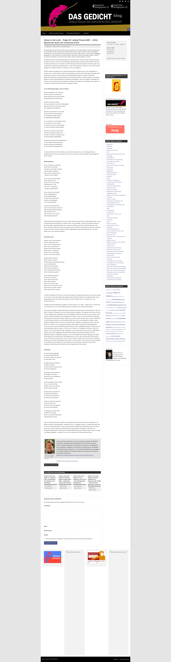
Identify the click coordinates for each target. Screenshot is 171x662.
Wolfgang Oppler (121, 341)
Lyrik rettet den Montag (112, 217)
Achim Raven (108, 289)
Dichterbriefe (110, 167)
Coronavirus (117, 299)
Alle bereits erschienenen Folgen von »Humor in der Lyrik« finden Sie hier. (74, 455)
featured (112, 305)
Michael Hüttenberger (116, 327)
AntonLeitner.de (117, 354)
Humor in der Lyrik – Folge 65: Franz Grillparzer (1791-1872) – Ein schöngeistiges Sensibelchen (79, 479)
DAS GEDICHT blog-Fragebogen (115, 159)
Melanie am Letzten (111, 223)
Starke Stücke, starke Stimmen (114, 247)
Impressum (115, 659)
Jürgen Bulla (113, 315)
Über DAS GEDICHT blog (56, 33)
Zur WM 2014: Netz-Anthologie (114, 279)
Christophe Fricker (121, 296)
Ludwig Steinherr (114, 322)
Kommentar (47, 505)
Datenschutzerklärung (124, 659)
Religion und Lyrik (111, 240)
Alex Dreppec (113, 289)
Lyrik (108, 215)
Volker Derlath (119, 339)
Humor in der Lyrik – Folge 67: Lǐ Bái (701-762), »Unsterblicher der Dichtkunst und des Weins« (50, 479)
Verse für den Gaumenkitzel (113, 257)
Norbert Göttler (108, 329)
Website (46, 535)
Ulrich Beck (118, 333)
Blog (43, 33)
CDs (108, 152)
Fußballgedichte (111, 184)
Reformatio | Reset (111, 234)
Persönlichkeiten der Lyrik (113, 229)
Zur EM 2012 (110, 275)
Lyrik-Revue (109, 219)
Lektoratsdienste (121, 111)
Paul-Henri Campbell (116, 329)
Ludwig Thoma (74, 461)
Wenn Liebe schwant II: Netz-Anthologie (116, 266)
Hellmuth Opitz (115, 310)
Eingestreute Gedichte (112, 172)
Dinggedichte (110, 170)
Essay (46, 464)
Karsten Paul (119, 315)
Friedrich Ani (115, 307)
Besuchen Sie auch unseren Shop (114, 107)
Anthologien (110, 148)
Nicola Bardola (123, 327)
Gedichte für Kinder (111, 187)
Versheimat (109, 259)
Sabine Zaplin (111, 331)
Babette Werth (114, 296)
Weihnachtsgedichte (111, 264)
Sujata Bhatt (121, 331)
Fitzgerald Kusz (121, 305)
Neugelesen (110, 227)
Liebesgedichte (110, 210)
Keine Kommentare (65, 46)
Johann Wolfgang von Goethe (117, 313)
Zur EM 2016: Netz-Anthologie (114, 277)
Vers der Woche (110, 255)
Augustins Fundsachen (112, 150)
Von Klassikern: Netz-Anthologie (114, 260)
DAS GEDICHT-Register (73, 33)
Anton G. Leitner (56, 46)
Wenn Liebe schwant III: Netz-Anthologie (116, 268)
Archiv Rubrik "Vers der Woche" (116, 58)
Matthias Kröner (121, 321)
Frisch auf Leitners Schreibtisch (114, 182)
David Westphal (116, 302)
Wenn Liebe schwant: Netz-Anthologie (116, 270)
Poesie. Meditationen (112, 232)
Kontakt (86, 33)
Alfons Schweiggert (79, 441)
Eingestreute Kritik (111, 174)
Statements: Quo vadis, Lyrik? (114, 249)
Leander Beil (114, 318)
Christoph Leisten (108, 299)
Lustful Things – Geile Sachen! (114, 214)
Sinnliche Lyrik (110, 245)
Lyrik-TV (109, 221)
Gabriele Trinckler (122, 307)
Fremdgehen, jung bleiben (113, 180)
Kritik (108, 208)
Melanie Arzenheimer (112, 325)
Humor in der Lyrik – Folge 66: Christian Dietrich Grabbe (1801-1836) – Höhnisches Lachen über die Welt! (65, 479)
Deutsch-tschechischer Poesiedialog (115, 165)
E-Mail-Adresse (48, 530)
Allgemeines (110, 144)
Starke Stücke (116, 331)
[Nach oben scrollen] (168, 659)
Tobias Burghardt (111, 333)
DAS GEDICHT (109, 111)
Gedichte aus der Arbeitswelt (113, 185)
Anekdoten (109, 146)
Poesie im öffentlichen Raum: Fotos (115, 230)
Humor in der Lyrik (53, 464)
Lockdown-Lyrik (110, 212)
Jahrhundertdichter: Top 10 (113, 202)
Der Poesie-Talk (110, 163)
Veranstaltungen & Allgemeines (114, 253)
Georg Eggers (108, 310)
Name (46, 526)
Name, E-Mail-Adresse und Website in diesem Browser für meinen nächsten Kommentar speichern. (69, 538)
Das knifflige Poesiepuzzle (113, 161)
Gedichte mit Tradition (112, 189)
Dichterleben (110, 169)
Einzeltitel (109, 176)
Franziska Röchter (109, 307)
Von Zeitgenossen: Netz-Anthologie (115, 262)
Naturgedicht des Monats (113, 225)
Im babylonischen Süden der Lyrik (115, 200)
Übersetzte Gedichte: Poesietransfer (115, 251)
